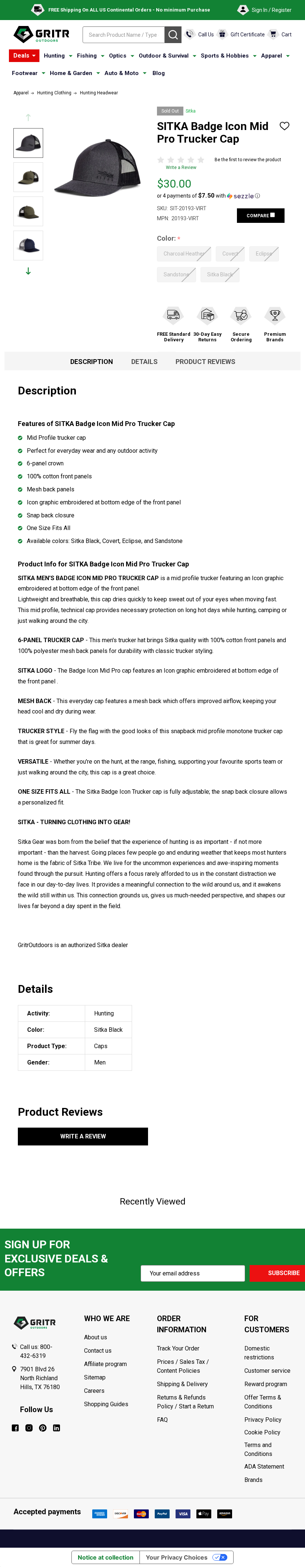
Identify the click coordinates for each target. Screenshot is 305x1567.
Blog (158, 73)
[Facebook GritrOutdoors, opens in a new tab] (15, 1428)
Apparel (271, 55)
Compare (258, 215)
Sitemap (95, 1377)
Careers (94, 1390)
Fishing (87, 55)
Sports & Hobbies (225, 55)
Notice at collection (106, 1557)
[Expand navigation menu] (71, 56)
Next (28, 270)
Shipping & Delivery (182, 1384)
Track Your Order (178, 1348)
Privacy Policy (269, 1419)
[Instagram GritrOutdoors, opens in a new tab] (29, 1428)
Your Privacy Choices (177, 1557)
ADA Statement (264, 1466)
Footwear (25, 73)
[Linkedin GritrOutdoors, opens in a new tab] (56, 1428)
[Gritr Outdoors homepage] (41, 34)
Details (144, 361)
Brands (253, 1479)
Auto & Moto (122, 73)
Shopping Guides (106, 1404)
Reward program (265, 1384)
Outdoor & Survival (164, 55)
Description (91, 361)
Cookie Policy (269, 1432)
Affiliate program (105, 1364)
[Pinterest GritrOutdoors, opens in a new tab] (43, 1428)
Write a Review (181, 167)
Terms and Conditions (269, 1450)
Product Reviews (205, 361)
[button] (208, 195)
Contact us (98, 1350)
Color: (169, 238)
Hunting (54, 55)
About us (95, 1337)
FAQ (162, 1419)
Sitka (191, 111)
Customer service (267, 1370)
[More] (34, 56)
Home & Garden (71, 73)
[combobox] (124, 34)
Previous (28, 117)
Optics (117, 55)
